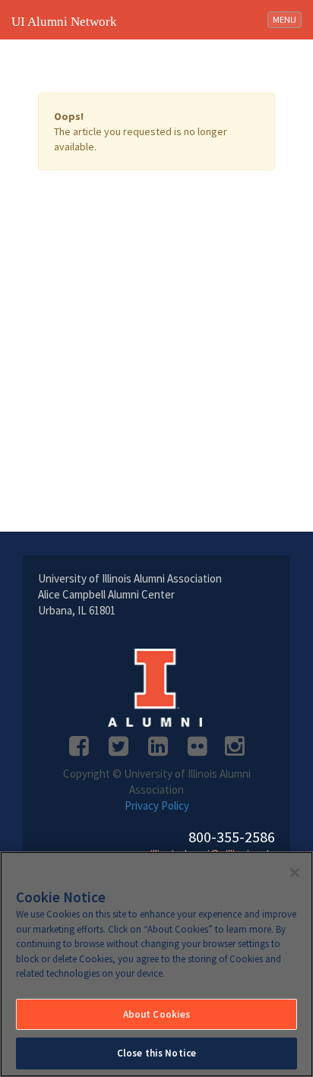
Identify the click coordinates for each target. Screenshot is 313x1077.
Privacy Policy (157, 805)
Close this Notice (156, 1053)
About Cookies (157, 1014)
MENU (287, 19)
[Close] (294, 872)
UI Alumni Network (64, 21)
